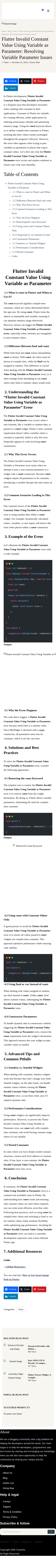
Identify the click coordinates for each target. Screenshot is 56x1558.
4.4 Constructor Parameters (25, 239)
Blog (9, 31)
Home (4, 31)
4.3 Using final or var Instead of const (31, 234)
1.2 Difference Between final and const (31, 200)
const (41, 730)
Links (14, 256)
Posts (15, 31)
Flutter (6, 62)
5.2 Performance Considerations (28, 247)
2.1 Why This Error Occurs (26, 204)
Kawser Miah (35, 62)
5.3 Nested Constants (22, 252)
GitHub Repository (16, 1266)
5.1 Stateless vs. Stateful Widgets (28, 243)
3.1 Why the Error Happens (26, 217)
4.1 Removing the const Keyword (29, 222)
